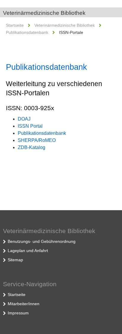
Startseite (15, 25)
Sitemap (15, 259)
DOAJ (24, 118)
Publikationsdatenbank (27, 32)
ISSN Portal (30, 126)
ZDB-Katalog (31, 147)
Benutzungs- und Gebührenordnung (42, 241)
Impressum (18, 313)
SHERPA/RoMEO (37, 140)
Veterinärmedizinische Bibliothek (44, 13)
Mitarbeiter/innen (23, 303)
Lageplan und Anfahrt (28, 250)
